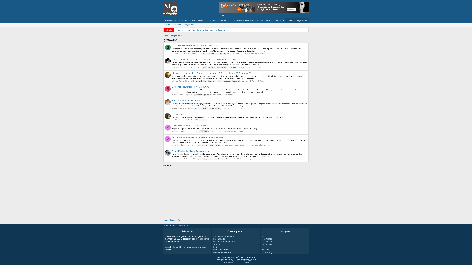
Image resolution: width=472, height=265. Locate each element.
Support (217, 244)
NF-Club (265, 249)
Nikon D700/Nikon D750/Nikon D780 (257, 53)
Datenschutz (219, 239)
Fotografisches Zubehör (234, 131)
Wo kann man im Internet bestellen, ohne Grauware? (198, 137)
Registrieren (189, 24)
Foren (184, 20)
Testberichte (267, 241)
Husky (174, 159)
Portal (264, 236)
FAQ (215, 247)
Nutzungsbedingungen (224, 241)
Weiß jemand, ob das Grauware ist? (189, 125)
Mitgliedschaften (221, 249)
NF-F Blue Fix (170, 226)
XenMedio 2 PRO (226, 263)
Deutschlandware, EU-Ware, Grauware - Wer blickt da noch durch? (204, 59)
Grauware (177, 114)
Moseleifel (175, 131)
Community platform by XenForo (236, 257)
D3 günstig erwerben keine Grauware (190, 86)
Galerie (267, 20)
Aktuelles (199, 20)
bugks (174, 95)
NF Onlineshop (268, 244)
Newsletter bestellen (222, 252)
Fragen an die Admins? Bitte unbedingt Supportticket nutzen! (202, 30)
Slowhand (175, 67)
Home (170, 20)
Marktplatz (267, 239)
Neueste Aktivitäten (173, 24)
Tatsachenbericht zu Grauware (187, 100)
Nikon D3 (233, 95)
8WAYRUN (247, 261)
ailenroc (175, 81)
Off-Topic (258, 67)
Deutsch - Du (184, 226)
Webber (175, 108)
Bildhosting (267, 252)
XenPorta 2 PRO (226, 261)
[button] (175, 20)
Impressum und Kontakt (224, 236)
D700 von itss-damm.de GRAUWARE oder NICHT (195, 45)
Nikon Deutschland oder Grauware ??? (190, 150)
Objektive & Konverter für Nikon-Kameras (255, 145)
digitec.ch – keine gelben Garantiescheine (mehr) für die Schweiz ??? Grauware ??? (211, 73)
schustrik (175, 53)
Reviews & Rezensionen (246, 20)
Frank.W (175, 120)
